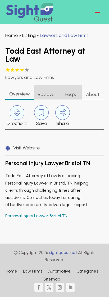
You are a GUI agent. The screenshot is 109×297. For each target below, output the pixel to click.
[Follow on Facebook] (38, 287)
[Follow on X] (49, 287)
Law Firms (32, 271)
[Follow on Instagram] (60, 287)
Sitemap (51, 279)
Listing (29, 35)
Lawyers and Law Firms (64, 35)
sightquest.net (63, 252)
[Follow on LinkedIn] (70, 287)
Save (41, 123)
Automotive (59, 271)
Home (11, 35)
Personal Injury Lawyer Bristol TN (36, 215)
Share (62, 123)
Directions (17, 123)
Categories (87, 271)
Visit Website (26, 148)
